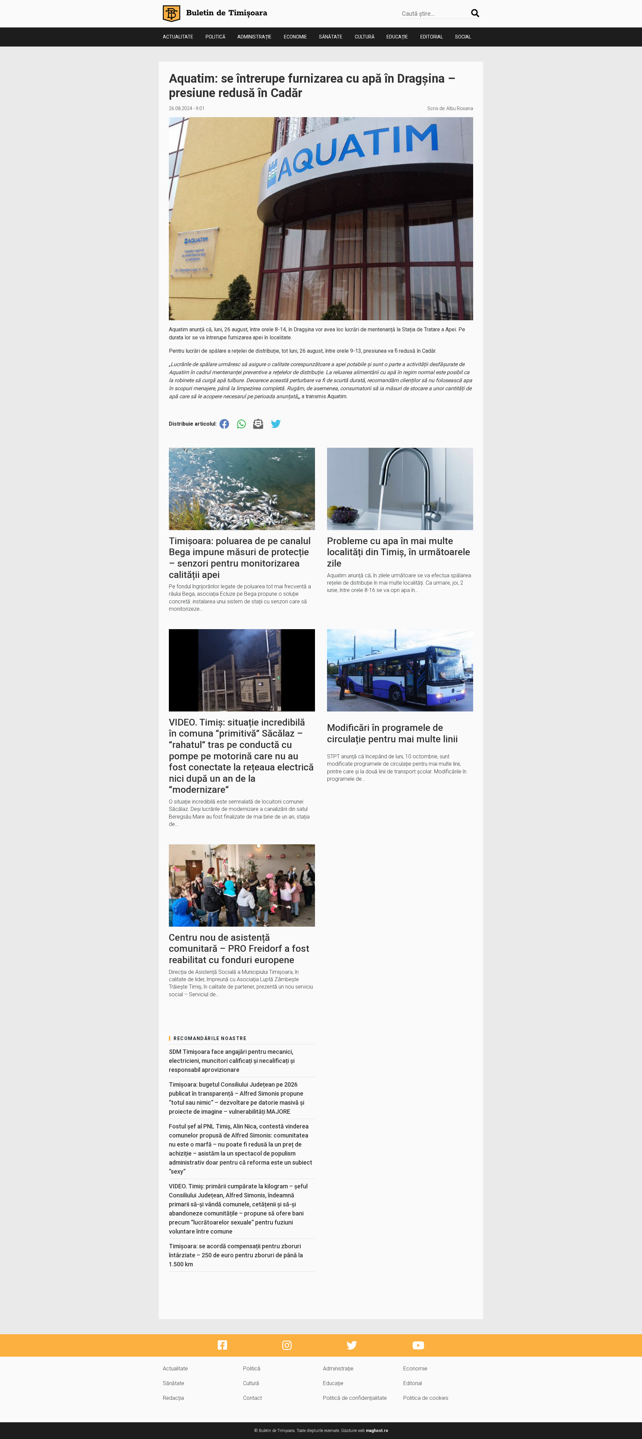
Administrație (254, 36)
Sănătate (330, 36)
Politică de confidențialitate (355, 1398)
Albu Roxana (459, 108)
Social (463, 36)
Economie (295, 36)
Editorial (431, 36)
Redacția (173, 1398)
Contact (252, 1398)
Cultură (364, 36)
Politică (215, 36)
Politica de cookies (425, 1398)
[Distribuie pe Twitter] (276, 424)
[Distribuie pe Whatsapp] (241, 424)
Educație (397, 36)
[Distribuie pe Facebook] (224, 424)
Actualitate (178, 36)
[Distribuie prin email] (258, 424)
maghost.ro (377, 1430)
